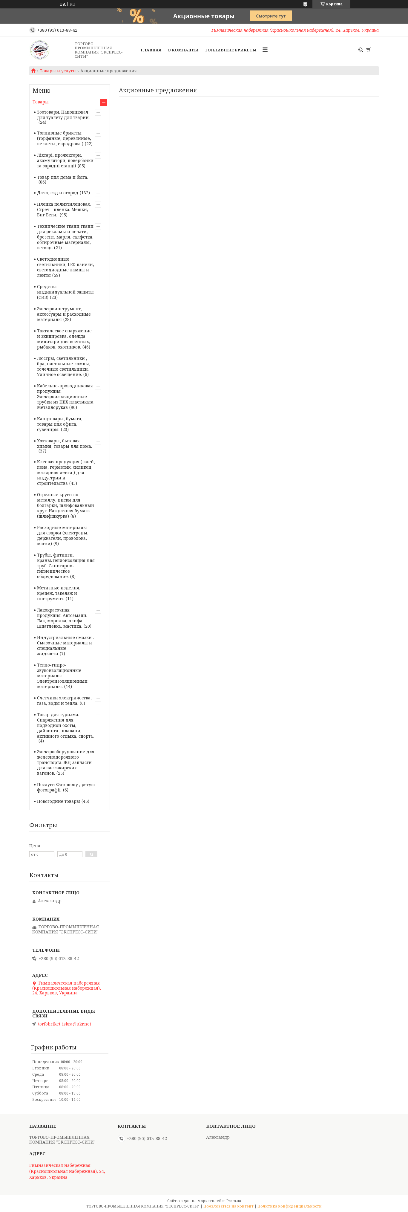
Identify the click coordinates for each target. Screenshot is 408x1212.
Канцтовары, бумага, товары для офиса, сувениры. (59, 424)
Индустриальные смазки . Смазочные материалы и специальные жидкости (65, 645)
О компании (183, 50)
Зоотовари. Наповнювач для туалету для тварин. (63, 114)
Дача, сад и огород (57, 192)
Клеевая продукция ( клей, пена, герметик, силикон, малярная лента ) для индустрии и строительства (66, 472)
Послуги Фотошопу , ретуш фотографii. (66, 787)
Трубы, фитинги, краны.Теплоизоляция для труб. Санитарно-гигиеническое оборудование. (66, 565)
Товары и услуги (58, 70)
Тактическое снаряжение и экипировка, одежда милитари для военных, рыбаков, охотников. (64, 339)
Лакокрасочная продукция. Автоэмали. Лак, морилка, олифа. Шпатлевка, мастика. (62, 618)
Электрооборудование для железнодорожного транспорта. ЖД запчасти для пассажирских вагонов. (65, 762)
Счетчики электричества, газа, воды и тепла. (64, 700)
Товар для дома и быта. (62, 177)
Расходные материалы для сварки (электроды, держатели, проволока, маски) (62, 535)
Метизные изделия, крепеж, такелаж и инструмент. (58, 593)
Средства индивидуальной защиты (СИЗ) (65, 292)
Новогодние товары (58, 801)
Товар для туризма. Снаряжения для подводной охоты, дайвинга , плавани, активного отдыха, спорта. (65, 725)
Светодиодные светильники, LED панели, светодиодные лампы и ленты (65, 267)
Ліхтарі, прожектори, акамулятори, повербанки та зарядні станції (65, 160)
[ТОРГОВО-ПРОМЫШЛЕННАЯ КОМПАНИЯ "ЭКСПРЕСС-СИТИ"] (50, 49)
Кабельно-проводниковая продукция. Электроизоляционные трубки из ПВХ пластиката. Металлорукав (65, 396)
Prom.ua (233, 1200)
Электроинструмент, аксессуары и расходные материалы (64, 314)
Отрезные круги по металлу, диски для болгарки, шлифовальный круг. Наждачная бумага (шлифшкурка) (65, 505)
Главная (151, 50)
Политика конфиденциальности (289, 1206)
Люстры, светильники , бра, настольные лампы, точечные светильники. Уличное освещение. (63, 366)
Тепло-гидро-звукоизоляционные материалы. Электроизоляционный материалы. (62, 675)
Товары (41, 102)
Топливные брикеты (231, 50)
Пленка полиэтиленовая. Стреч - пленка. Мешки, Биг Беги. (64, 209)
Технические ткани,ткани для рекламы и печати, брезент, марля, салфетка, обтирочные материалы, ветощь (65, 236)
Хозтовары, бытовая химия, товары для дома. (64, 443)
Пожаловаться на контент (228, 1206)
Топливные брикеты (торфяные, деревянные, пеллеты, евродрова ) (64, 138)
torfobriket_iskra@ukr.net (64, 1024)
